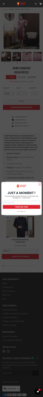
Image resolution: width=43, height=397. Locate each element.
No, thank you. (21, 211)
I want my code (21, 207)
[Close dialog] (39, 184)
